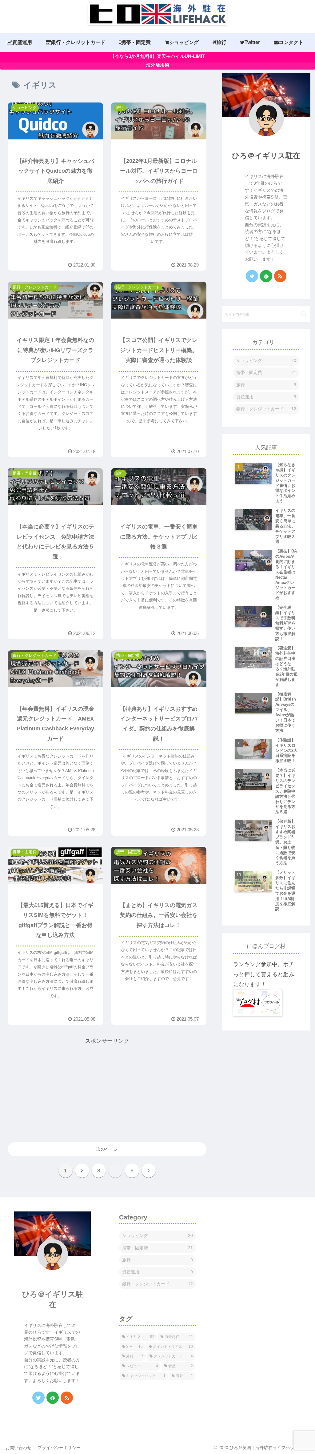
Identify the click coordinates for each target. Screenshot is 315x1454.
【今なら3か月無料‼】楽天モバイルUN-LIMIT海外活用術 (157, 60)
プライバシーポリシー (59, 1447)
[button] (304, 313)
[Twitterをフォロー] (252, 276)
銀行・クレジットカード (266, 408)
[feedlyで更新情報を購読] (266, 276)
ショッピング (266, 360)
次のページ (107, 1149)
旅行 (266, 384)
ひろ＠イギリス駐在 (266, 155)
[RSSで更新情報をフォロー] (280, 276)
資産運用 (266, 396)
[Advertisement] (107, 1089)
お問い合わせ (18, 1447)
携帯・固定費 (266, 372)
